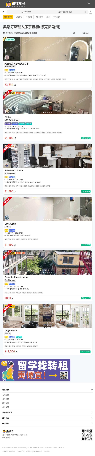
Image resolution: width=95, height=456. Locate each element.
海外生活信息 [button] (7, 412)
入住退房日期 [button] (26, 12)
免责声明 (29, 451)
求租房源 (5, 399)
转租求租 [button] (5, 390)
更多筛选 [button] (56, 17)
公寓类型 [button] (19, 17)
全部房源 (5, 395)
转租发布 (5, 403)
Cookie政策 (20, 451)
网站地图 (46, 451)
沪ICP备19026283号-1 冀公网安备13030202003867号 (47, 448)
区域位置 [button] (29, 17)
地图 (90, 13)
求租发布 (5, 407)
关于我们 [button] (5, 423)
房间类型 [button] (39, 17)
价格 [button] (48, 17)
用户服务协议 (37, 451)
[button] (14, 4)
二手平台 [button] (5, 418)
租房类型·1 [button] (8, 17)
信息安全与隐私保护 (8, 451)
